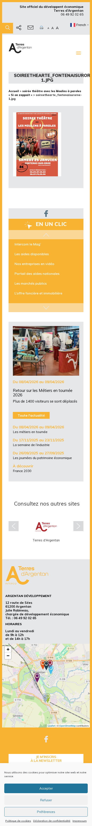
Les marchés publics (31, 283)
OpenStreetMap (67, 725)
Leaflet (51, 725)
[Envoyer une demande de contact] (30, 28)
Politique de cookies (18, 820)
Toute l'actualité (31, 415)
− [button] (8, 655)
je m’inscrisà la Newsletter (46, 759)
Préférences (46, 812)
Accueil (14, 91)
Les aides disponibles (32, 254)
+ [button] (8, 649)
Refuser (46, 800)
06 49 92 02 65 (72, 14)
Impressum (80, 820)
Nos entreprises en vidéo (34, 263)
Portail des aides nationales (37, 273)
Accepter (46, 788)
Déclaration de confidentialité (51, 820)
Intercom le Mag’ (28, 244)
